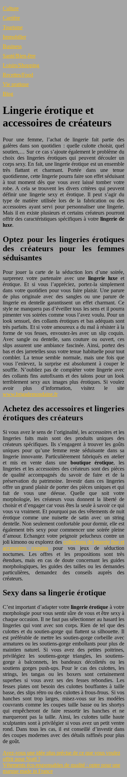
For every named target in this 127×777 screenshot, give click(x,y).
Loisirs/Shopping (21, 65)
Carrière (11, 18)
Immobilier (14, 37)
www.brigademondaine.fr (30, 394)
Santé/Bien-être (19, 56)
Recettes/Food (18, 75)
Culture (11, 8)
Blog (8, 94)
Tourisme (13, 27)
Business (12, 46)
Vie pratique (16, 84)
